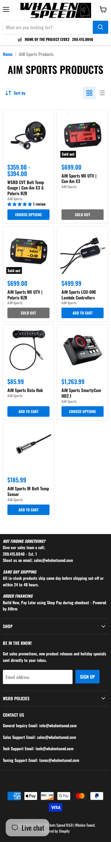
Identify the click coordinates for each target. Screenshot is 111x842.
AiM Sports (14, 198)
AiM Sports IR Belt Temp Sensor (28, 491)
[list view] (102, 93)
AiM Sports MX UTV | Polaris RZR (24, 295)
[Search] (100, 27)
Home (8, 54)
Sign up (87, 676)
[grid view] (89, 93)
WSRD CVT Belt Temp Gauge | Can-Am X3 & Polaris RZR (25, 187)
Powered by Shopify (55, 831)
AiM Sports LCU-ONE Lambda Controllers (78, 295)
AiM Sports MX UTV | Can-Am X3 (78, 178)
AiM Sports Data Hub (25, 390)
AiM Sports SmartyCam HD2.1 (81, 393)
